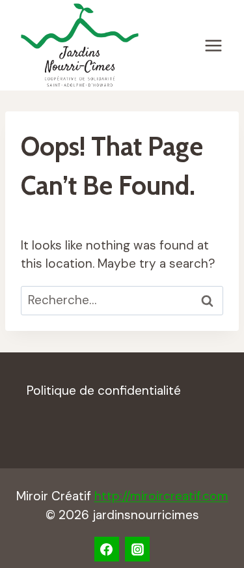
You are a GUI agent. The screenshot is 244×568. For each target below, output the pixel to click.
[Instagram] (137, 549)
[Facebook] (106, 549)
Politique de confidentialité (104, 390)
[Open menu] (213, 45)
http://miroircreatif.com (161, 496)
